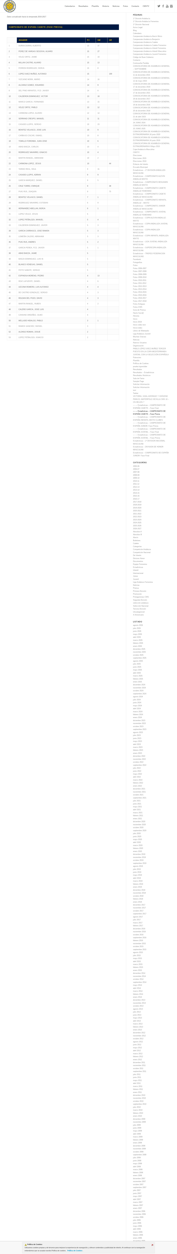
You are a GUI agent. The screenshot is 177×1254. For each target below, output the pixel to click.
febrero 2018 (138, 899)
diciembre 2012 (139, 1033)
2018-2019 (137, 505)
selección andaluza (140, 603)
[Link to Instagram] (171, 6)
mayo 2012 (137, 1048)
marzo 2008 (137, 1169)
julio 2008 (137, 1158)
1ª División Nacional (141, 24)
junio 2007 (137, 1193)
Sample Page (138, 381)
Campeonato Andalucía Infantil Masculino (149, 51)
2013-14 (136, 490)
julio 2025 (137, 664)
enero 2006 (137, 1238)
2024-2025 (137, 523)
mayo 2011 (137, 1080)
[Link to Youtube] (167, 6)
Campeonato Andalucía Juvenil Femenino (149, 54)
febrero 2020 (138, 848)
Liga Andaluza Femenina (143, 582)
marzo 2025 (137, 676)
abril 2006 (137, 1229)
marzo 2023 (137, 747)
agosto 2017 (138, 917)
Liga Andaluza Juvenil (141, 334)
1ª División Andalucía (141, 18)
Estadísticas (138, 567)
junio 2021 (137, 804)
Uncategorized (139, 612)
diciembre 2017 (139, 905)
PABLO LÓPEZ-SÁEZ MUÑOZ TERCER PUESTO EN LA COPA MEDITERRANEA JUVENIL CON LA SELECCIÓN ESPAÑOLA (151, 352)
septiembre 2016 (139, 938)
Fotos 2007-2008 (139, 271)
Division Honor (139, 558)
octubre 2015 (138, 946)
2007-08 (136, 472)
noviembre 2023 (139, 723)
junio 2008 (137, 1161)
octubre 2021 (138, 795)
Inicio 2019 (137, 322)
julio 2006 (137, 1220)
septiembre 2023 (139, 729)
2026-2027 (137, 529)
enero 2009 (137, 1143)
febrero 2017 (138, 926)
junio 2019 (137, 872)
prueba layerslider (140, 366)
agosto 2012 (138, 1042)
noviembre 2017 (139, 908)
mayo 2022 (137, 774)
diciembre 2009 (139, 1119)
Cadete (136, 543)
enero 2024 (137, 717)
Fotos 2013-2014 (139, 289)
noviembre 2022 (139, 759)
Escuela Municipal (140, 167)
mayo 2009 (137, 1131)
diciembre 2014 (139, 973)
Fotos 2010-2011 (139, 280)
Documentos (138, 561)
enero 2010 (137, 1116)
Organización (138, 346)
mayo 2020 (137, 839)
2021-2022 (137, 514)
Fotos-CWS (137, 307)
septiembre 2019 (139, 863)
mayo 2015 (137, 958)
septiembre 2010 (139, 1104)
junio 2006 (137, 1223)
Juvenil (136, 579)
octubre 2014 (138, 979)
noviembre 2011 (139, 1065)
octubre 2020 (138, 827)
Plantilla (136, 360)
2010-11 (136, 481)
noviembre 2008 (139, 1149)
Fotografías (137, 262)
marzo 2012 (137, 1054)
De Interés (137, 555)
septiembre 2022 (139, 765)
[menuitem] (70, 6)
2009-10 (136, 478)
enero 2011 (137, 1092)
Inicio (135, 319)
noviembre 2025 (139, 652)
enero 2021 (137, 819)
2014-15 (136, 493)
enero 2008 (137, 1175)
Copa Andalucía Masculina (143, 149)
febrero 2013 (138, 1027)
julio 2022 (137, 768)
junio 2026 (137, 631)
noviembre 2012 (139, 1036)
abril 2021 (137, 810)
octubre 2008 (138, 1152)
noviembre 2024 (139, 688)
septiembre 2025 (139, 658)
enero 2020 (137, 851)
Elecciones (137, 155)
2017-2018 (137, 502)
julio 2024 (137, 700)
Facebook (137, 259)
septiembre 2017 (139, 914)
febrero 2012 (138, 1056)
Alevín (135, 537)
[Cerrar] (152, 1245)
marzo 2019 (137, 881)
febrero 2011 (138, 1089)
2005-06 (136, 466)
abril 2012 (137, 1051)
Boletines (136, 540)
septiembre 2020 (139, 830)
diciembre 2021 (139, 789)
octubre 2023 (138, 726)
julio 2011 (136, 1074)
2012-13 (136, 487)
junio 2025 (137, 667)
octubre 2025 (138, 655)
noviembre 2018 (139, 893)
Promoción (137, 594)
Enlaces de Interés (140, 164)
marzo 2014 (137, 991)
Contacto (136, 60)
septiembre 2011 (139, 1071)
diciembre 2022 (139, 756)
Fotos (135, 265)
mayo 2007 (137, 1196)
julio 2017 (137, 920)
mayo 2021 (137, 807)
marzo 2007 (137, 1202)
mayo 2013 (137, 1018)
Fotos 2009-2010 (139, 277)
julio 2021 (137, 801)
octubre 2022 (138, 762)
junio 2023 (137, 738)
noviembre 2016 (139, 932)
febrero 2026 (138, 643)
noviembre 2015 (139, 943)
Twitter (135, 393)
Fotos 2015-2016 (139, 295)
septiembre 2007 (139, 1187)
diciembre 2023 (139, 720)
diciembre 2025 (139, 649)
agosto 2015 (138, 952)
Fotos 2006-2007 (139, 268)
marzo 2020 (137, 845)
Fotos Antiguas (139, 304)
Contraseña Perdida (141, 63)
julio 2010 (137, 1107)
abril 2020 (137, 842)
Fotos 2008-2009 (139, 274)
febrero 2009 (138, 1140)
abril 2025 (137, 673)
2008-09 (136, 475)
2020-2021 (137, 511)
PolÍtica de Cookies (75, 1251)
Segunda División (140, 600)
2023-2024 (137, 520)
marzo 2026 (137, 640)
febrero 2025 (138, 679)
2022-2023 (137, 517)
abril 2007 (137, 1199)
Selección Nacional (140, 606)
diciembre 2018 (139, 890)
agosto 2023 (138, 732)
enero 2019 (137, 887)
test (134, 390)
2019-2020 (137, 508)
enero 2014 (137, 997)
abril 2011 (137, 1083)
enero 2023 (137, 753)
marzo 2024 (137, 712)
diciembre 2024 (139, 685)
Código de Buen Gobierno (143, 57)
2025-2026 (137, 526)
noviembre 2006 (139, 1214)
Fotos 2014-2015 (139, 292)
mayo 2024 (137, 706)
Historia (136, 316)
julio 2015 (137, 955)
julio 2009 (137, 1125)
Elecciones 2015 (139, 158)
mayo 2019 (137, 875)
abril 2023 (137, 744)
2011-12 (136, 484)
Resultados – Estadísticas (143, 372)
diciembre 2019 (139, 854)
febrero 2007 (138, 1205)
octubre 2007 (138, 1184)
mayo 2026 (137, 634)
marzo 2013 (137, 1024)
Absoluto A (137, 532)
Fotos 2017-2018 (139, 301)
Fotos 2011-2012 (139, 283)
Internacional (138, 573)
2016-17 (136, 499)
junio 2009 (137, 1128)
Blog (135, 30)
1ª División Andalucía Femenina (145, 21)
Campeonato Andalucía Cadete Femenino (149, 45)
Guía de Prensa (139, 310)
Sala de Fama (138, 378)
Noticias (136, 340)
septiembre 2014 (139, 982)
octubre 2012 (138, 1039)
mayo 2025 (137, 670)
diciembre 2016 (139, 929)
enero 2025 (137, 682)
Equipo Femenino (140, 564)
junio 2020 (137, 836)
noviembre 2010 (139, 1098)
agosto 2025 (138, 661)
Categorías (137, 546)
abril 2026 (137, 637)
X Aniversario (138, 615)
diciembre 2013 (139, 1000)
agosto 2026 (138, 625)
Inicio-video (137, 328)
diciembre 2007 (139, 1178)
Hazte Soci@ (138, 313)
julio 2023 (137, 735)
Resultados (137, 369)
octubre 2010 (138, 1101)
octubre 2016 (138, 935)
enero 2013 (137, 1030)
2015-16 (136, 496)
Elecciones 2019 (139, 161)
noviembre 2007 (139, 1181)
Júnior (135, 576)
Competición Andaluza (142, 549)
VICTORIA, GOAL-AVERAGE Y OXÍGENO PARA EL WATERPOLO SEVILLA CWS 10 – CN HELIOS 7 (151, 399)
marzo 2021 (137, 813)
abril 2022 (137, 777)
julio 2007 (137, 1190)
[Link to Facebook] (163, 6)
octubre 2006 (138, 1217)
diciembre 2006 (139, 1211)
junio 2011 (137, 1077)
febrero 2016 (138, 940)
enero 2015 (137, 970)
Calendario (137, 33)
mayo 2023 (137, 741)
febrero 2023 (138, 750)
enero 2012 (137, 1060)
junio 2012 (137, 1045)
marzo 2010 (137, 1110)
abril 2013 (137, 1021)
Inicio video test (139, 325)
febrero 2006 (138, 1235)
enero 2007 (137, 1208)
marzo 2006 (137, 1232)
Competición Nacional (141, 552)
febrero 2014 (138, 994)
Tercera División (139, 609)
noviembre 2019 (139, 857)
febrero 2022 (138, 783)
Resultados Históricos (142, 375)
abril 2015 (137, 961)
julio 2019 (137, 869)
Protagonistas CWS (141, 597)
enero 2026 (137, 646)
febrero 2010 (138, 1113)
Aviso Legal (137, 27)
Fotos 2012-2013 (139, 286)
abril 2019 (137, 878)
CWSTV (136, 152)
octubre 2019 (138, 860)
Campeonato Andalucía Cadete (145, 42)
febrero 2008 (138, 1173)
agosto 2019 (138, 866)
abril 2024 (137, 708)
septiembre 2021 (139, 798)
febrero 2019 (138, 884)
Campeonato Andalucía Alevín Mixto (147, 36)
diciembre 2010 (139, 1095)
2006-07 (136, 469)
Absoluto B (137, 534)
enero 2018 (137, 902)
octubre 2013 (138, 1006)
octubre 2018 (138, 896)
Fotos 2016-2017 (139, 298)
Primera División (139, 591)
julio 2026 (137, 628)
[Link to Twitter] (159, 6)
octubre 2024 (138, 691)
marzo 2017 (137, 923)
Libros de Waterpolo (141, 331)
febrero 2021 (138, 816)
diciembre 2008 (139, 1146)
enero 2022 (137, 786)
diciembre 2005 (139, 1241)
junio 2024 (137, 703)
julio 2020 (137, 833)
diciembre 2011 (139, 1062)
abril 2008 (137, 1167)
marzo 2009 (137, 1137)
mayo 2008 (137, 1163)
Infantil (135, 570)
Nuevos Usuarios (140, 343)
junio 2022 (137, 771)
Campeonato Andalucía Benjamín (146, 39)
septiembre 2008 (139, 1155)
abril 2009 (137, 1134)
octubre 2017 (138, 911)
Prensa (136, 588)
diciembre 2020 (139, 821)
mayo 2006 (137, 1226)
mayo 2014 (137, 985)
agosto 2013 (138, 1009)
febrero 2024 (138, 714)
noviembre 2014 (139, 976)
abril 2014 (137, 988)
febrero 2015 (138, 967)
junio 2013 (137, 1015)
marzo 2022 (137, 780)
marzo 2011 (137, 1086)
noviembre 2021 (139, 792)
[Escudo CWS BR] (10, 6)
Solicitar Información (141, 384)
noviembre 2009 (139, 1122)
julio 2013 (137, 1012)
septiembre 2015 (139, 949)
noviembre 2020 (139, 825)
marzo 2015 (137, 964)
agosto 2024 (138, 697)
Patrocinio (137, 357)
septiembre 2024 (139, 694)
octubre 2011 (138, 1068)
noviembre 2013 (139, 1003)
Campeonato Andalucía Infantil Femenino (149, 48)
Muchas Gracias (139, 337)
